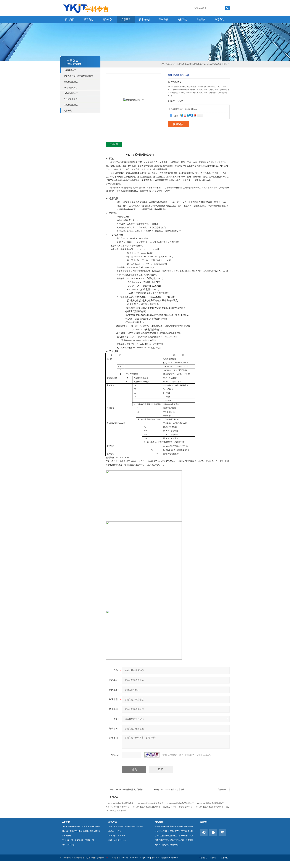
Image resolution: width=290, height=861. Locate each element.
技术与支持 (144, 19)
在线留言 (200, 19)
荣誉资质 (163, 19)
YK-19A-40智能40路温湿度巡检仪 (177, 807)
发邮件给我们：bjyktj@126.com (184, 109)
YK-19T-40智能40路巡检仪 (172, 789)
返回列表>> (223, 789)
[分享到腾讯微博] (188, 115)
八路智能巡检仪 (70, 99)
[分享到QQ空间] (181, 115)
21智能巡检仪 (70, 70)
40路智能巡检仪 (71, 82)
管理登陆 (174, 858)
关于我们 (88, 19)
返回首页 (203, 858)
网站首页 (69, 19)
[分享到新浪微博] (185, 115)
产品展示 (125, 19)
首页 (162, 64)
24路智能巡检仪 (71, 93)
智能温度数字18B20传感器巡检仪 (78, 76)
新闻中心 (107, 19)
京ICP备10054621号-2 (130, 858)
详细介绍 (114, 144)
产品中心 (169, 64)
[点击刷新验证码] (152, 754)
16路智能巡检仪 (71, 105)
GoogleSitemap (145, 858)
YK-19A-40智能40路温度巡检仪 (209, 807)
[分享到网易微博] (195, 115)
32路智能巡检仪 (71, 87)
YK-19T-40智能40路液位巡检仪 (149, 803)
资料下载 (182, 19)
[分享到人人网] (191, 115)
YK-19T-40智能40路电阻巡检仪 (119, 803)
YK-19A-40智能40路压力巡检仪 (129, 789)
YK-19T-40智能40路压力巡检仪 (180, 803)
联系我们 (219, 19)
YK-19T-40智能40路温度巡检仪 (210, 803)
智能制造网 (165, 858)
